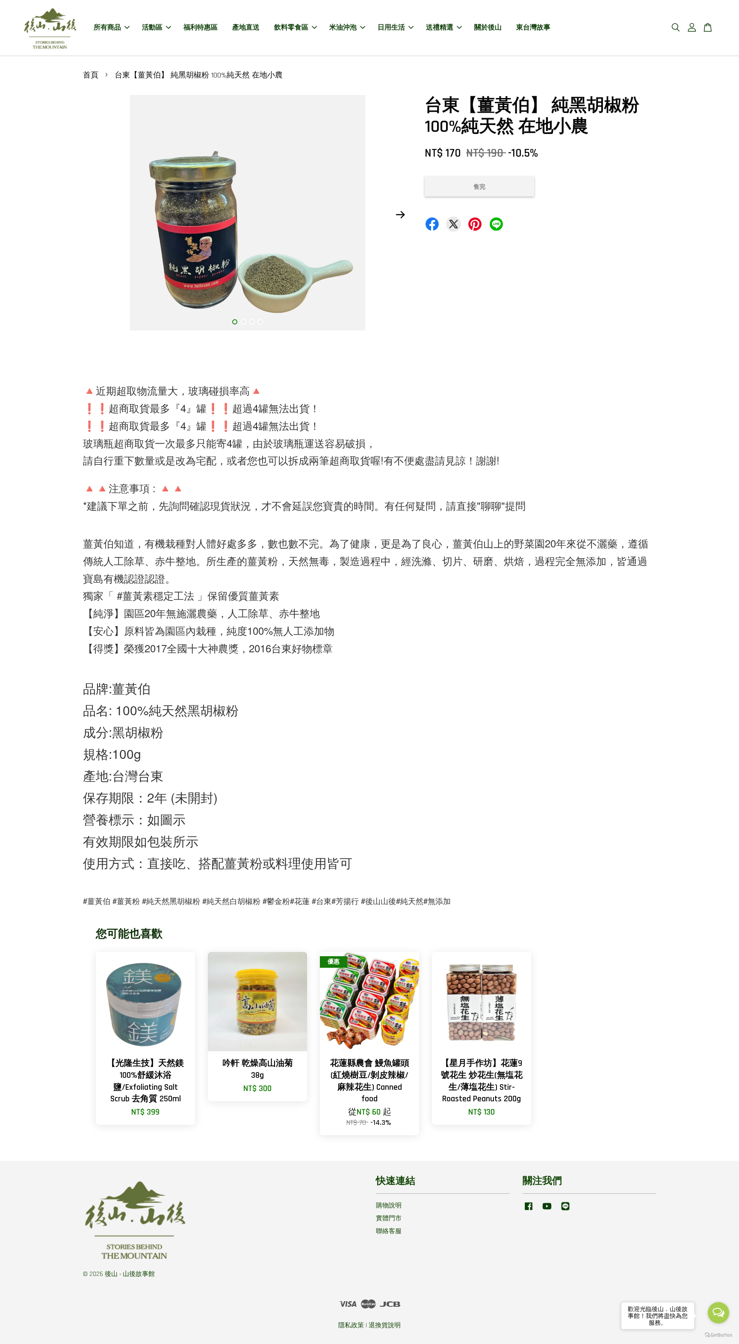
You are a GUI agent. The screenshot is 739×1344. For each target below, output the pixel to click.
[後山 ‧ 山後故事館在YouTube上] (547, 1210)
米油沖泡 (343, 27)
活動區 (152, 27)
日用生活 (391, 27)
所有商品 (107, 27)
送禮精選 (439, 27)
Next (400, 215)
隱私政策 (351, 1325)
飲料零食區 (291, 27)
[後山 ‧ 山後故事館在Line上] (565, 1210)
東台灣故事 (533, 27)
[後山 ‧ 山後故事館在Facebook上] (529, 1210)
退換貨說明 (385, 1325)
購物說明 (389, 1205)
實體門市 (389, 1218)
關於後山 (488, 27)
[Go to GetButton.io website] (718, 1335)
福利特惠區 (200, 27)
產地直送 (246, 27)
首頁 (90, 75)
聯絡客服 (389, 1231)
